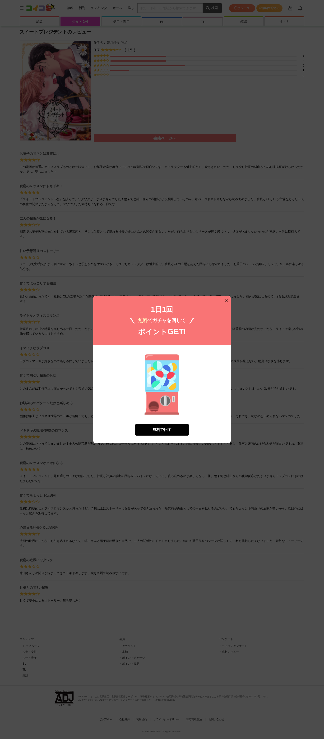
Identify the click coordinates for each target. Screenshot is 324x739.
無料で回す (162, 430)
